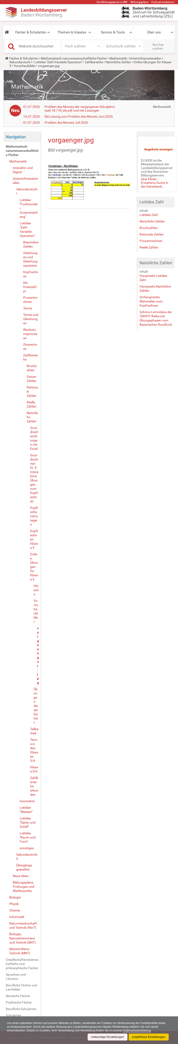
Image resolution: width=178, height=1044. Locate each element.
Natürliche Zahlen (118, 62)
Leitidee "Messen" (26, 810)
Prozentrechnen (30, 300)
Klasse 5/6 (34, 769)
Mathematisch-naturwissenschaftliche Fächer (74, 58)
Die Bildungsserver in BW (112, 2)
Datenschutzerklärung (137, 1030)
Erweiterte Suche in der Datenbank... (154, 184)
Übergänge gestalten (24, 867)
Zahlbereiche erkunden (34, 786)
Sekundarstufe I (20, 62)
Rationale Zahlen (32, 391)
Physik (14, 904)
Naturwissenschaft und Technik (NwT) (23, 925)
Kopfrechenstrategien (34, 516)
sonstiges (27, 848)
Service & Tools (113, 32)
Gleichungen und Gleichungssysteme (30, 259)
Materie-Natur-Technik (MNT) (19, 951)
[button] (6, 32)
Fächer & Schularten (30, 32)
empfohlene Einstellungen (148, 1037)
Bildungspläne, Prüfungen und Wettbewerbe (23, 887)
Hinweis (36, 590)
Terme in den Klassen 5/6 (34, 750)
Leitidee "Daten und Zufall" (27, 822)
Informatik (16, 917)
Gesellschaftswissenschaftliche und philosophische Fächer (22, 964)
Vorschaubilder (24, 66)
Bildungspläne (139, 2)
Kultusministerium (163, 2)
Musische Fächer (18, 996)
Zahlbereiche (94, 62)
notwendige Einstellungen (107, 1037)
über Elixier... (150, 179)
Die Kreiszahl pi (29, 287)
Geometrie (27, 801)
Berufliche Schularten (21, 1009)
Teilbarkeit (34, 731)
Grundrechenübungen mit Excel (34, 438)
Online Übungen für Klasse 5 (34, 566)
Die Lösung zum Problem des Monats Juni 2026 (78, 116)
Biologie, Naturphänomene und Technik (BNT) (22, 938)
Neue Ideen (21, 876)
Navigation (16, 136)
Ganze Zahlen (31, 379)
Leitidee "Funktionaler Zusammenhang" (29, 208)
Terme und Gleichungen (30, 319)
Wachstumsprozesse (30, 334)
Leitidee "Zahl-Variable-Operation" (58, 62)
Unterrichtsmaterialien (145, 58)
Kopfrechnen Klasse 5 (34, 539)
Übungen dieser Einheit (36, 705)
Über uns (154, 32)
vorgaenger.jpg (37, 655)
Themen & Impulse (71, 32)
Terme (27, 308)
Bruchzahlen (32, 368)
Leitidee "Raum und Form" (27, 837)
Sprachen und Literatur (16, 977)
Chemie (14, 910)
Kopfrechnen (30, 274)
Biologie (15, 897)
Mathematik (118, 58)
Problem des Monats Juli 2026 (66, 122)
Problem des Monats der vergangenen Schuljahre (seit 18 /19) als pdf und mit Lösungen (79, 108)
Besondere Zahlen (30, 244)
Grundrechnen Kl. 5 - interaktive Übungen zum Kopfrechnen (34, 478)
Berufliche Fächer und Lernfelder (21, 987)
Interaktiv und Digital (23, 170)
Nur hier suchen (158, 46)
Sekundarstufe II (26, 857)
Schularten (13, 1015)
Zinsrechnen (30, 347)
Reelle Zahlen (31, 404)
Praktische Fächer (19, 1002)
